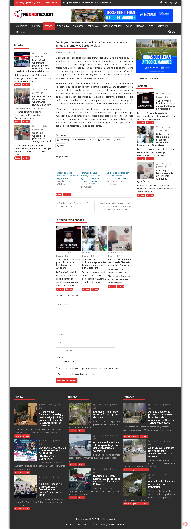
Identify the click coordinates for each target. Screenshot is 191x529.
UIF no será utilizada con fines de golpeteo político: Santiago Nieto (118, 175)
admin (78, 52)
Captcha (59, 357)
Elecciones (63, 26)
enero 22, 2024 (156, 441)
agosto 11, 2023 (156, 475)
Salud (129, 26)
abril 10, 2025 (155, 405)
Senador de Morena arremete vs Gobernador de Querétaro (67, 175)
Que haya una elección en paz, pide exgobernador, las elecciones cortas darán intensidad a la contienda (115, 206)
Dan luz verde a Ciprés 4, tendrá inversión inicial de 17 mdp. (72, 204)
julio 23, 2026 (46, 477)
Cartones (162, 26)
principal (66, 194)
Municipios (21, 26)
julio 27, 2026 (46, 441)
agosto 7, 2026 (47, 405)
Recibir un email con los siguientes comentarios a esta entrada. (88, 368)
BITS (151, 26)
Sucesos (36, 26)
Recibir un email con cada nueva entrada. (77, 374)
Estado (48, 26)
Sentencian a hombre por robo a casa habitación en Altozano (93, 2)
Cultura (20, 32)
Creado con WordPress (77, 524)
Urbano (140, 26)
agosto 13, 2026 (101, 469)
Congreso (78, 26)
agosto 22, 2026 (64, 252)
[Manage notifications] (185, 524)
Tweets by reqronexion (147, 77)
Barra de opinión (112, 26)
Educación (93, 26)
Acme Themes (118, 524)
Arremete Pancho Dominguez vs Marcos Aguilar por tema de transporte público (91, 177)
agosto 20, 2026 (101, 435)
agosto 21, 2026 (90, 252)
